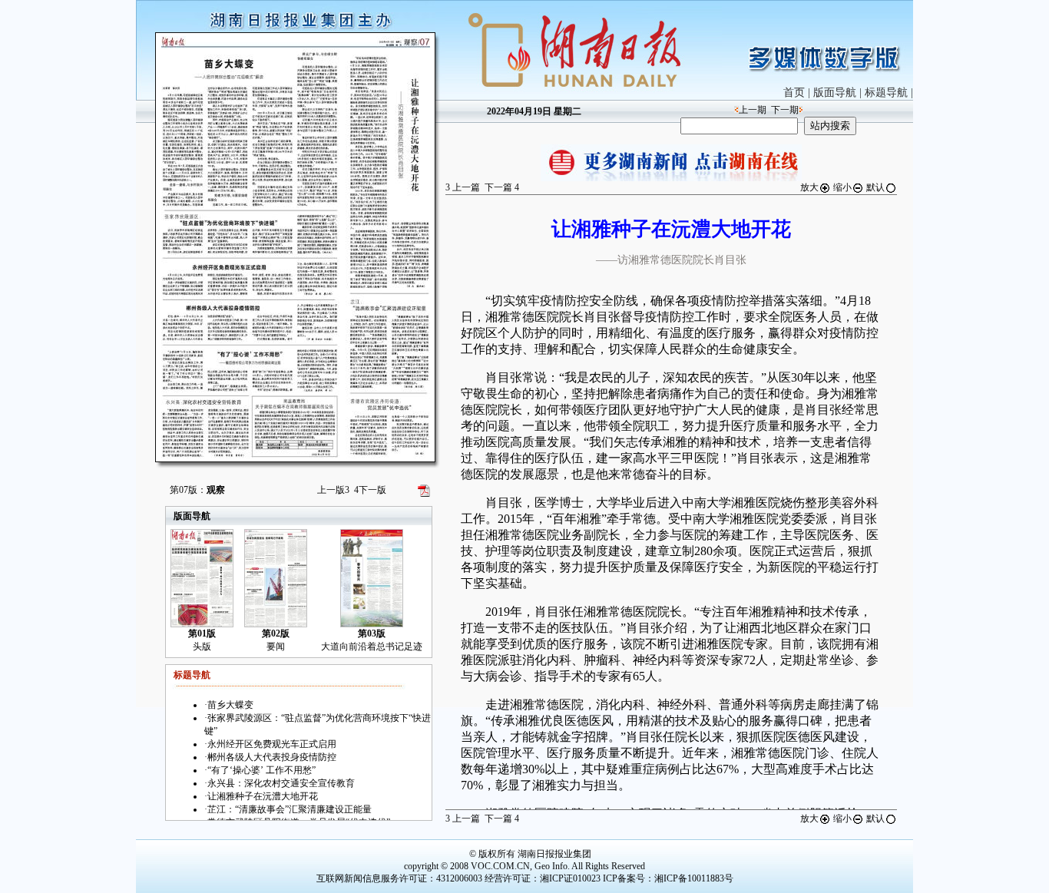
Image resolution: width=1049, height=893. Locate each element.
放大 (809, 187)
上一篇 (462, 187)
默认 (875, 187)
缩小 (842, 187)
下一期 (785, 109)
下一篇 (502, 187)
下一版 (370, 490)
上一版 (333, 490)
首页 (794, 92)
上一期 (752, 109)
